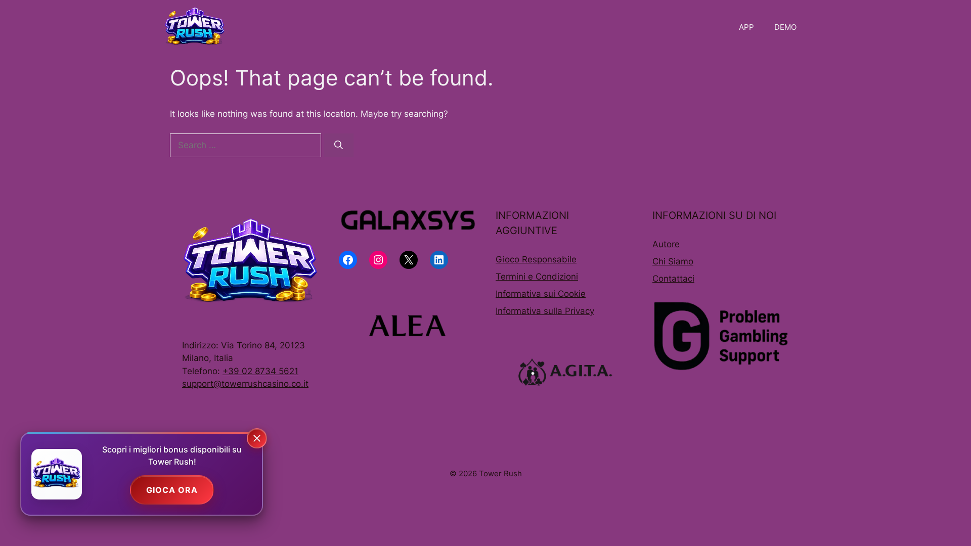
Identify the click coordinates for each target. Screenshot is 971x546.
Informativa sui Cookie (541, 294)
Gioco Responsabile (536, 259)
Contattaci (673, 279)
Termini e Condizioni (537, 276)
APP (746, 27)
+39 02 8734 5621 (260, 371)
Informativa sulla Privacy (545, 311)
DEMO (785, 27)
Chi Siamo (672, 261)
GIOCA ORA (172, 490)
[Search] (339, 145)
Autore (666, 244)
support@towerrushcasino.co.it (245, 384)
